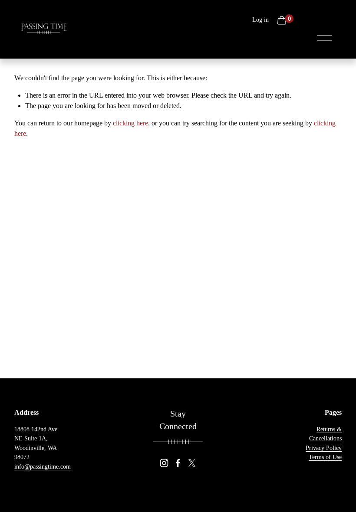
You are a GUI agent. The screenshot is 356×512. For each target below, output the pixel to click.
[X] (192, 463)
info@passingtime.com (42, 466)
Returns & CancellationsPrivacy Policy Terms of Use (324, 443)
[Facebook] (178, 463)
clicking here (130, 123)
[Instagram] (164, 463)
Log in (260, 19)
